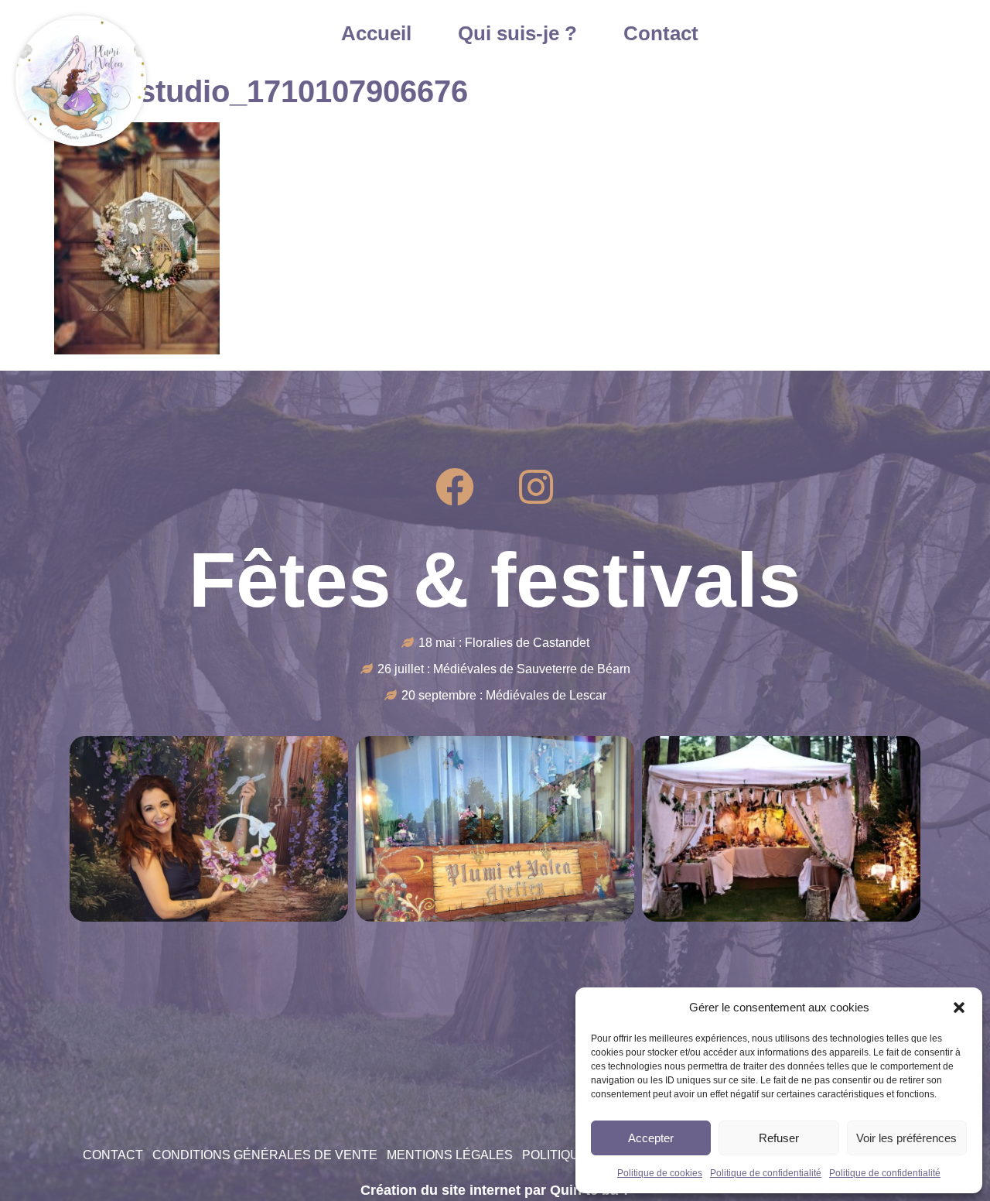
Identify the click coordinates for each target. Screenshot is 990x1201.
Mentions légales (450, 1155)
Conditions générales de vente (264, 1155)
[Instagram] (536, 486)
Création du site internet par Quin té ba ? (495, 1190)
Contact (660, 33)
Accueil (376, 33)
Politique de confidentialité (765, 1173)
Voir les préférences (906, 1138)
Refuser (779, 1138)
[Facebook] (454, 486)
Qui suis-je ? (517, 33)
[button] (959, 1007)
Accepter (651, 1138)
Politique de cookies (659, 1173)
